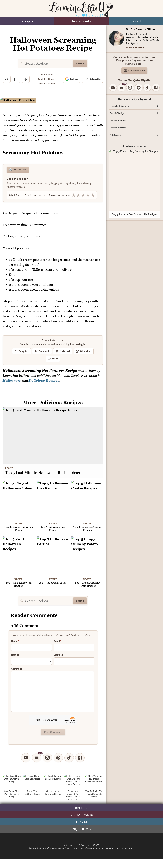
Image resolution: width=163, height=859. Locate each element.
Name (15, 641)
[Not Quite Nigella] (81, 9)
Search (80, 63)
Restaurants (81, 21)
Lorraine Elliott (90, 845)
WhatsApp (85, 351)
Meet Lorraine (136, 47)
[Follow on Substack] (36, 757)
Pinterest (64, 351)
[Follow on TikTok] (69, 757)
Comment (16, 668)
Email (55, 358)
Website (58, 654)
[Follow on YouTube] (25, 757)
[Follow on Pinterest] (58, 757)
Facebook (44, 351)
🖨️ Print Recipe (17, 169)
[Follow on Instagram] (47, 757)
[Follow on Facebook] (80, 757)
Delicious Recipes (44, 380)
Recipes (27, 21)
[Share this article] (7, 79)
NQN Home (82, 829)
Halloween (12, 380)
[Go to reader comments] (16, 79)
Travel (136, 21)
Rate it (15, 654)
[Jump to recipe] (26, 79)
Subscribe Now (136, 70)
